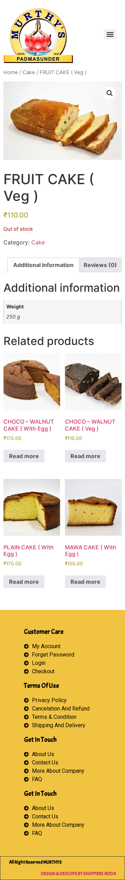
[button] (109, 93)
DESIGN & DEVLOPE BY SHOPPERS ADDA (78, 874)
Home (10, 72)
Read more (24, 456)
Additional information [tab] (43, 264)
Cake (29, 72)
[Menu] (110, 34)
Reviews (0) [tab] (100, 264)
